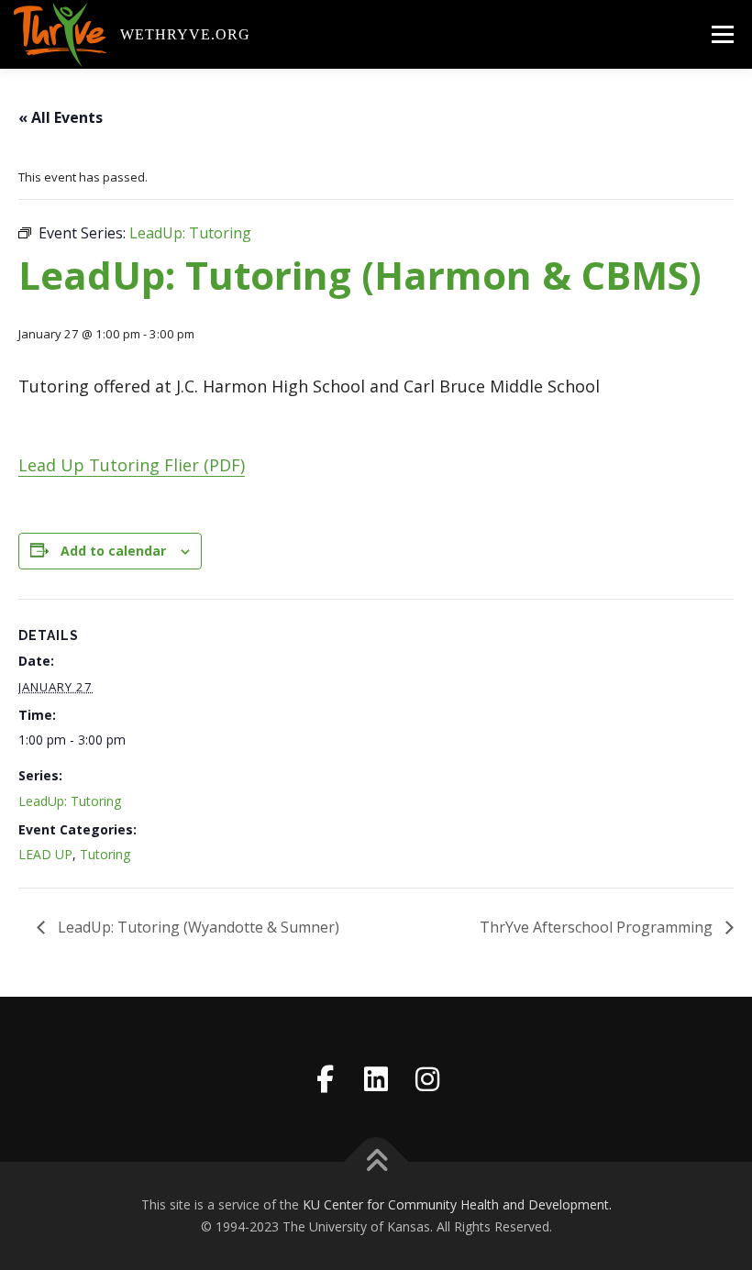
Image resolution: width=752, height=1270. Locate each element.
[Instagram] (427, 1079)
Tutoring (105, 854)
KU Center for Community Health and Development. (457, 1204)
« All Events (60, 117)
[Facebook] (324, 1079)
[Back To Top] (376, 1162)
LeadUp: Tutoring (69, 801)
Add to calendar (113, 550)
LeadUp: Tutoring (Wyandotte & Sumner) (196, 927)
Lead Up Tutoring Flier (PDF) (131, 465)
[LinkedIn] (376, 1079)
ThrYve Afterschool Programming (598, 927)
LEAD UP (45, 854)
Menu (722, 34)
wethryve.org (185, 33)
